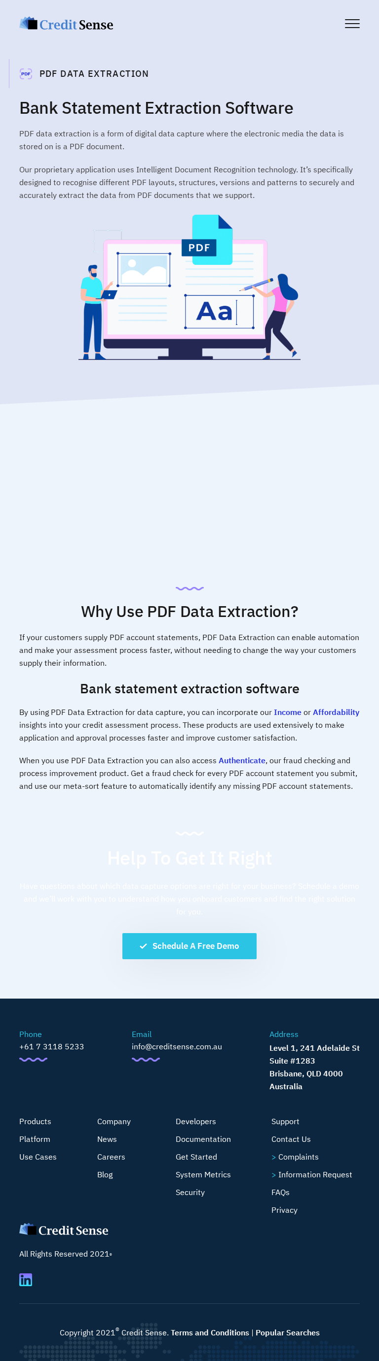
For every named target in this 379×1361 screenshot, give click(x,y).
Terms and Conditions (210, 1332)
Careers (111, 1157)
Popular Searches (288, 1332)
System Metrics (203, 1174)
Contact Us (291, 1139)
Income (288, 712)
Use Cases (38, 1157)
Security (190, 1192)
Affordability (336, 712)
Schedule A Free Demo (195, 945)
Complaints (298, 1157)
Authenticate (242, 760)
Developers (196, 1121)
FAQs (280, 1192)
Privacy (284, 1210)
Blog (105, 1174)
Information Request (315, 1174)
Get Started (196, 1157)
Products (35, 1121)
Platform (34, 1139)
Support (285, 1121)
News (107, 1139)
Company (114, 1121)
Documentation (203, 1139)
